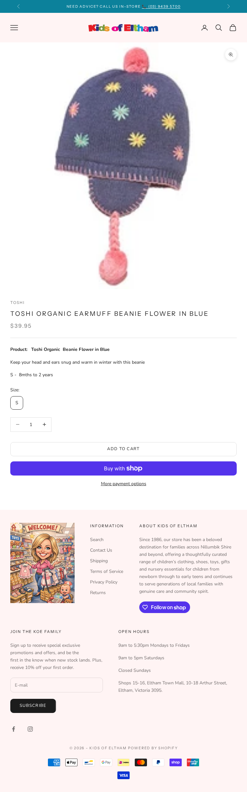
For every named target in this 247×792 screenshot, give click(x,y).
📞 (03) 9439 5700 (161, 6)
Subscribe (33, 705)
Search (97, 540)
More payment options (123, 484)
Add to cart (123, 449)
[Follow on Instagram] (30, 729)
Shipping (99, 561)
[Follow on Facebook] (13, 729)
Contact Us (101, 550)
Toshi (17, 302)
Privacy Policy (103, 582)
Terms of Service (106, 571)
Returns (98, 593)
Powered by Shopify (153, 748)
